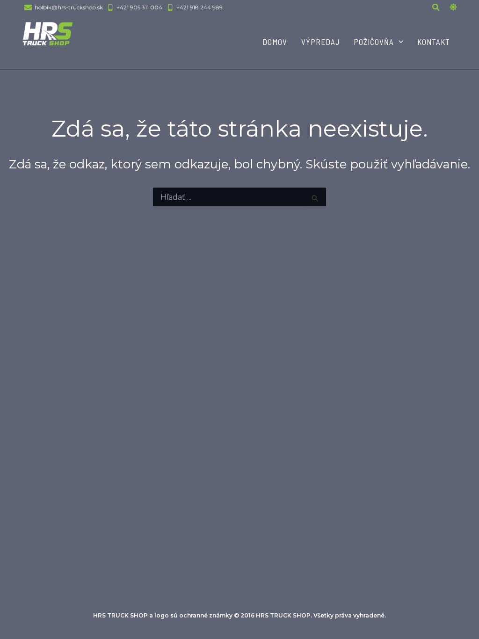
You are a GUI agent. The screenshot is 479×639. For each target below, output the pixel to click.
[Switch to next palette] (453, 7)
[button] (436, 8)
